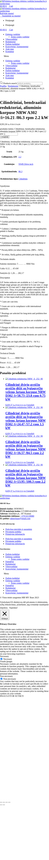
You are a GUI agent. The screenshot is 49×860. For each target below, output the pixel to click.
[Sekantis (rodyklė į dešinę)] (4, 804)
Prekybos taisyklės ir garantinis (18, 529)
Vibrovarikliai (11, 39)
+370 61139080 (27, 516)
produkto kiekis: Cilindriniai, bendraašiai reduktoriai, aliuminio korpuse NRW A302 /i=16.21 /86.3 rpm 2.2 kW (23, 131)
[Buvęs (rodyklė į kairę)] (1, 804)
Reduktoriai (10, 42)
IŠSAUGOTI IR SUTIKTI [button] (12, 696)
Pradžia (3, 86)
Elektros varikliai (12, 34)
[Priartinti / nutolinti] (1, 802)
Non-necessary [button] (6, 676)
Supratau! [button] (13, 608)
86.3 (20, 171)
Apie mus (9, 49)
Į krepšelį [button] (30, 405)
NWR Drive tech (26, 164)
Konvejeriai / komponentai (16, 46)
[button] (24, 56)
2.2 (20, 157)
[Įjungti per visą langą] (4, 802)
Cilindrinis (23, 179)
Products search (10, 83)
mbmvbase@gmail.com (20, 518)
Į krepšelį (4, 137)
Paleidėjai (9, 561)
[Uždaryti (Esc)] (9, 802)
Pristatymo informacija (15, 534)
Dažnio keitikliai (12, 44)
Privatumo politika (13, 532)
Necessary (7, 659)
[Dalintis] (6, 802)
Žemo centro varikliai (20, 37)
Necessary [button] (4, 656)
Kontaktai (9, 51)
